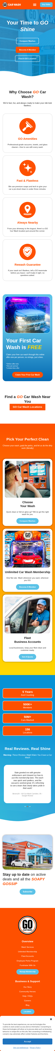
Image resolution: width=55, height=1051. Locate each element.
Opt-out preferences (20, 1048)
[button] (51, 1019)
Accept (27, 1041)
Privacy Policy (35, 1048)
